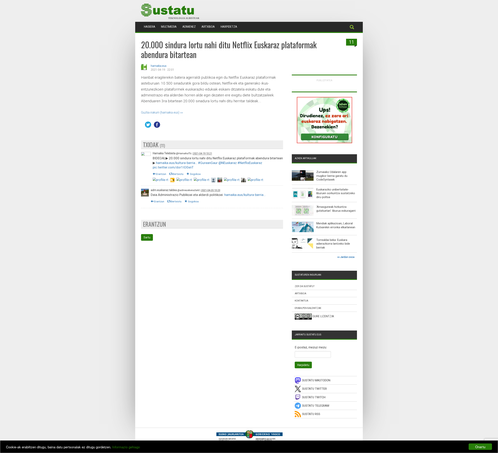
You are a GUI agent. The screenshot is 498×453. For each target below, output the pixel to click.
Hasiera (151, 26)
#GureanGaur (208, 163)
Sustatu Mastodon (316, 380)
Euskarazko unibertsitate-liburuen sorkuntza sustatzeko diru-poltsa (335, 193)
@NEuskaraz (227, 163)
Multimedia (169, 26)
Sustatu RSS (311, 414)
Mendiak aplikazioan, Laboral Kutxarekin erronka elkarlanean (335, 225)
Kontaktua (301, 300)
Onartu (480, 446)
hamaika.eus (159, 66)
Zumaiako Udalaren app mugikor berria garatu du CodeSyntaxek (331, 175)
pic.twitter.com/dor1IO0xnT (173, 167)
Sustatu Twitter (314, 388)
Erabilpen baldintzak (308, 308)
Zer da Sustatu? (304, 286)
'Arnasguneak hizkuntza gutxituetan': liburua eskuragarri (336, 208)
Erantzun (160, 173)
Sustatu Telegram (315, 405)
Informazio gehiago (126, 446)
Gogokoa (195, 173)
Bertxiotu (177, 173)
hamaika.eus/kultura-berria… (176, 163)
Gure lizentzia (323, 316)
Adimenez (189, 26)
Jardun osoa (347, 257)
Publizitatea (324, 80)
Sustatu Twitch (313, 397)
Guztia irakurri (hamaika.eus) (160, 112)
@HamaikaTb (183, 153)
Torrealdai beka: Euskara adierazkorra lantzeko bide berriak (333, 243)
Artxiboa (208, 26)
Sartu (147, 237)
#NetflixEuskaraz (250, 163)
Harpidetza (229, 26)
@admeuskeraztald (188, 190)
